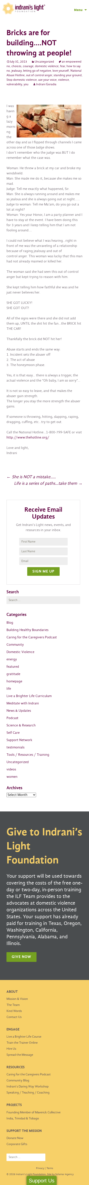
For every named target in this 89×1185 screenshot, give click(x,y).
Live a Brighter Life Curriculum (29, 696)
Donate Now (14, 1138)
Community (15, 645)
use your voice (47, 80)
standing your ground (68, 75)
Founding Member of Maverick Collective (33, 1112)
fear (62, 66)
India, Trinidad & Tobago (22, 1118)
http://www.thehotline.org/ (27, 437)
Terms (49, 1168)
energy (11, 659)
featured (12, 667)
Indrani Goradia (46, 84)
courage (28, 66)
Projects (14, 1105)
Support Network (19, 740)
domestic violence (47, 66)
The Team (13, 1005)
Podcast (12, 718)
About (12, 992)
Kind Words (14, 1011)
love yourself (60, 71)
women (11, 777)
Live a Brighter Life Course (23, 1036)
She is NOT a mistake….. (31, 477)
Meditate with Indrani (22, 703)
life (8, 689)
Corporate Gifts (16, 1144)
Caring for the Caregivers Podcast (31, 637)
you (26, 84)
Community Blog (17, 1080)
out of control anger (39, 75)
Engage (12, 1029)
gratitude (13, 674)
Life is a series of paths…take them (48, 483)
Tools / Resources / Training (27, 755)
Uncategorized (44, 61)
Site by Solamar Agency (60, 1174)
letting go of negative (37, 71)
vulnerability (14, 84)
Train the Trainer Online (22, 1043)
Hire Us (11, 1049)
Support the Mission (24, 1131)
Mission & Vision (17, 999)
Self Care (13, 733)
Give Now (21, 957)
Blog (9, 623)
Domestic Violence (20, 652)
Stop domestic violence (21, 80)
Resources (15, 1067)
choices (16, 66)
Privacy (40, 1168)
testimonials (15, 747)
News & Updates (18, 711)
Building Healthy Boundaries (27, 630)
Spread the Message (19, 1055)
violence (63, 80)
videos (11, 769)
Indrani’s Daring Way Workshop (27, 1086)
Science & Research (21, 725)
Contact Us (14, 1017)
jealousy (16, 71)
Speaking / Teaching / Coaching (27, 1092)
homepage (14, 681)
